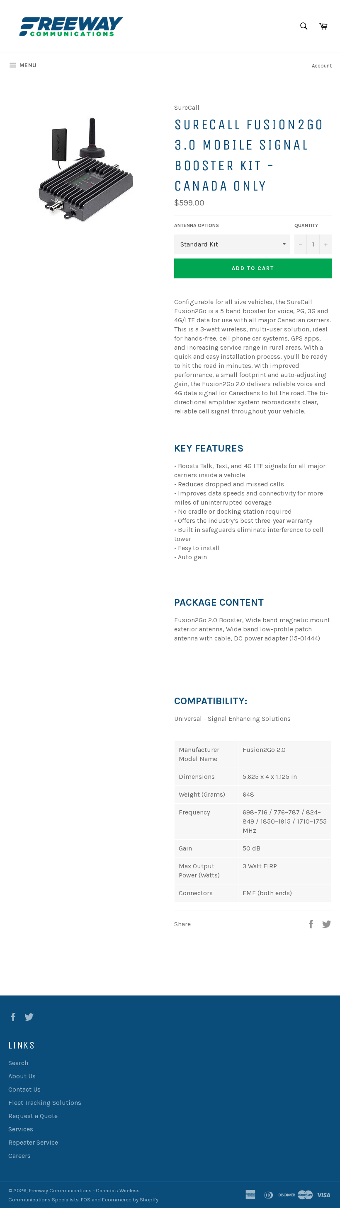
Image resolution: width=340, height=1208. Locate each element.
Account (322, 66)
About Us (22, 1076)
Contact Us (24, 1089)
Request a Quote (33, 1116)
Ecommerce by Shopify (130, 1199)
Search (18, 1063)
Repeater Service (33, 1142)
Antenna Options (196, 225)
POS (85, 1199)
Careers (19, 1156)
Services (20, 1129)
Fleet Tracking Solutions (44, 1103)
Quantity (306, 225)
